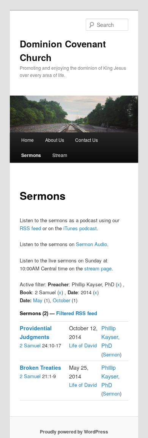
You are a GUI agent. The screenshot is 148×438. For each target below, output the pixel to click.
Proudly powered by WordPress (74, 431)
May (38, 300)
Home (27, 140)
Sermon (111, 354)
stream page (98, 268)
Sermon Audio (91, 244)
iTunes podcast (80, 228)
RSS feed (30, 228)
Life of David (83, 345)
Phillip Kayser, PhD (110, 336)
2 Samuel (30, 345)
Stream (59, 155)
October (61, 300)
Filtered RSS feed (76, 313)
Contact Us (86, 140)
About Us (54, 140)
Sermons (31, 155)
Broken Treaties (40, 367)
